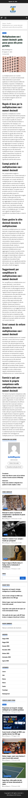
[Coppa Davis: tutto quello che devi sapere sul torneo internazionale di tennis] (14, 770)
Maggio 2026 (5, 642)
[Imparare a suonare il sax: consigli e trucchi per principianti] (14, 529)
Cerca (4, 574)
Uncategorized (6, 694)
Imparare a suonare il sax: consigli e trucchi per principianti (12, 540)
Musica (4, 679)
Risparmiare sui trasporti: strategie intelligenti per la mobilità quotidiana (11, 590)
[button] (2, 17)
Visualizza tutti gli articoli (14, 467)
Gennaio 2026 (5, 646)
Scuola (4, 33)
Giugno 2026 (5, 639)
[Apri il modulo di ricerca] (26, 18)
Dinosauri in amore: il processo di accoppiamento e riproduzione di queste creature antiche (13, 514)
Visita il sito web (14, 463)
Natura (4, 683)
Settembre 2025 (6, 657)
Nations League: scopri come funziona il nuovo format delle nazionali (13, 757)
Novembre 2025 (6, 650)
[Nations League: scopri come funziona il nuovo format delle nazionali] (14, 746)
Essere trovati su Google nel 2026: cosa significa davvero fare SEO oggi (12, 597)
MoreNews (10, 795)
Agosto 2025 (5, 661)
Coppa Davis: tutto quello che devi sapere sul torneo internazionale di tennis (13, 610)
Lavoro (4, 671)
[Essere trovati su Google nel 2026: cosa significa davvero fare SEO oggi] (14, 722)
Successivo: (12, 483)
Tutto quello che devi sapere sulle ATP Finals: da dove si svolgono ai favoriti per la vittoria (13, 616)
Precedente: (13, 475)
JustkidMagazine (8, 49)
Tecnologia (5, 690)
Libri (3, 675)
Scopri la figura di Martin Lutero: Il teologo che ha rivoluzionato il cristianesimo (12, 565)
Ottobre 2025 (5, 653)
